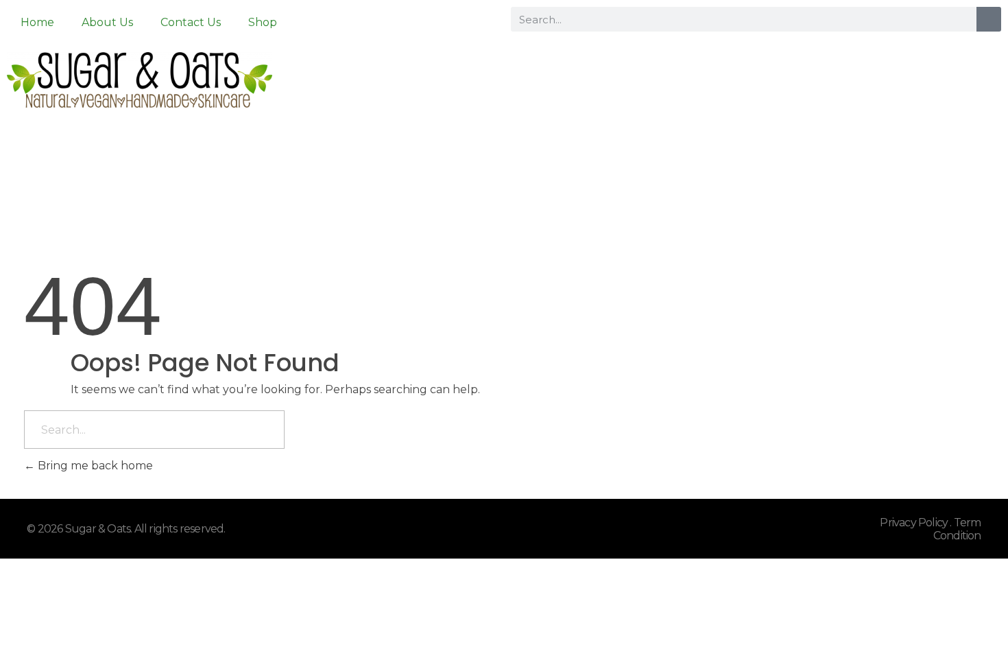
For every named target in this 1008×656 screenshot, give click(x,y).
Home (37, 22)
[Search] (988, 19)
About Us (107, 22)
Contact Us (190, 22)
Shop (262, 22)
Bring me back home (94, 465)
